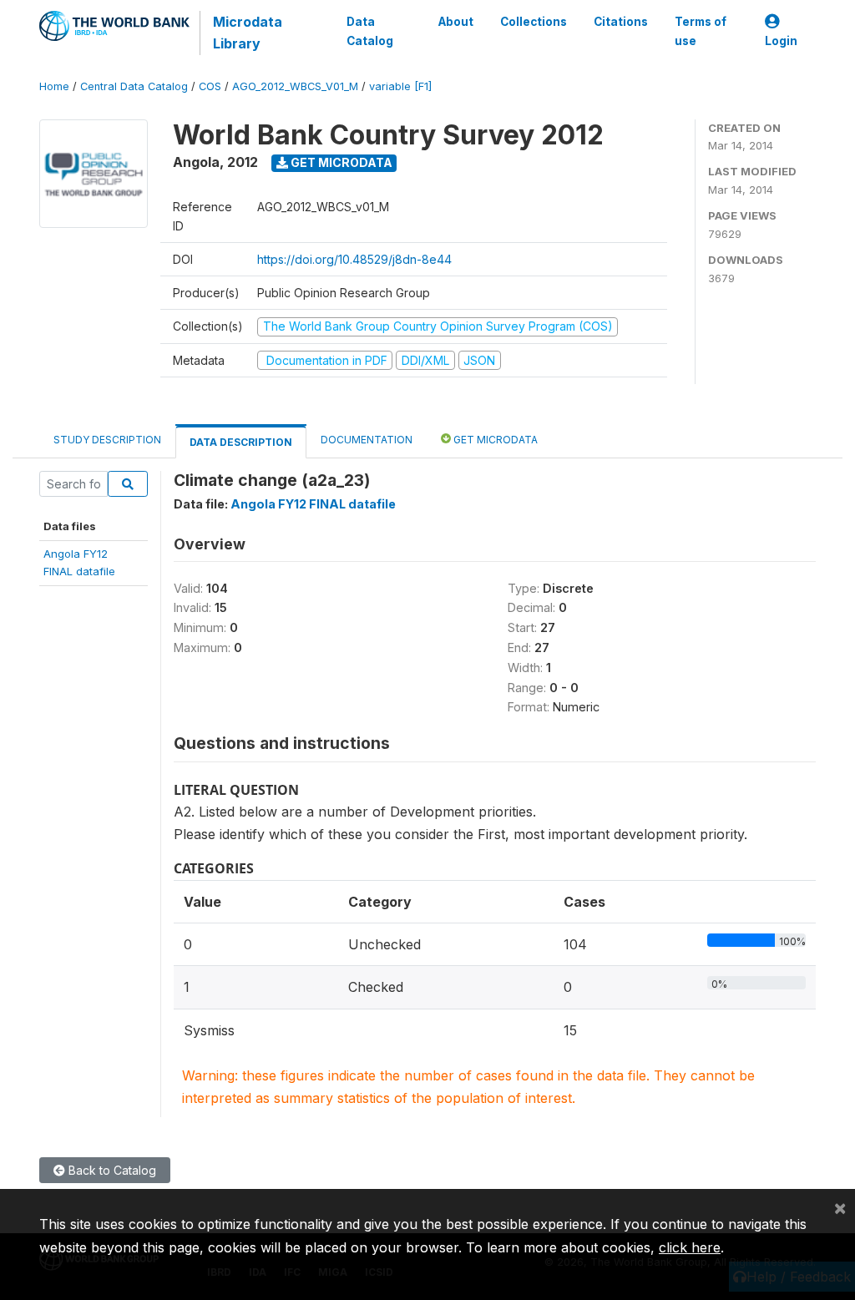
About (455, 21)
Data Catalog (370, 31)
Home (54, 86)
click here (690, 1247)
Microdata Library (247, 32)
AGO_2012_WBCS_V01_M (295, 86)
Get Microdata (340, 162)
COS (210, 86)
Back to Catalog (110, 1170)
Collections (533, 21)
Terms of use (700, 31)
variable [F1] (400, 86)
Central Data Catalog (134, 86)
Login (781, 41)
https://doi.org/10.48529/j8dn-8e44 (354, 259)
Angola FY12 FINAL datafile (313, 504)
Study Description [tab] (107, 439)
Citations (621, 21)
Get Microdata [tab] (494, 439)
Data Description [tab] (241, 442)
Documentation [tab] (366, 439)
